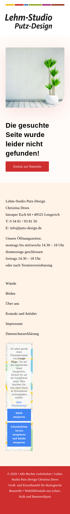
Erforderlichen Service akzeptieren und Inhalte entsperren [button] (19, 434)
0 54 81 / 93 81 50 (23, 221)
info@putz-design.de (26, 228)
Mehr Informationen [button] (19, 404)
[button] (6, 507)
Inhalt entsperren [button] (19, 415)
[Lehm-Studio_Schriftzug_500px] (28, 15)
